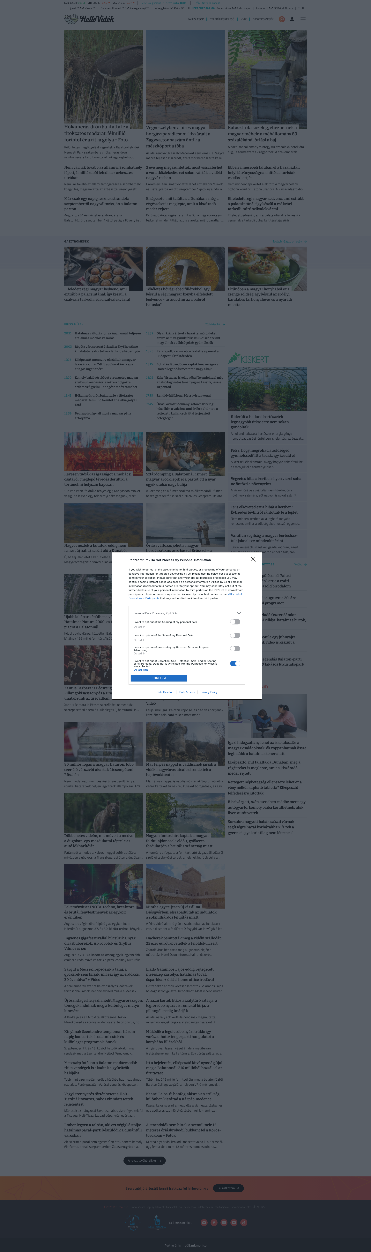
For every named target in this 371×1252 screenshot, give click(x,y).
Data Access (187, 692)
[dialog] (187, 626)
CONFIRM (159, 678)
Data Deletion (165, 692)
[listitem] (187, 613)
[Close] (254, 560)
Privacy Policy (209, 692)
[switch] (235, 621)
